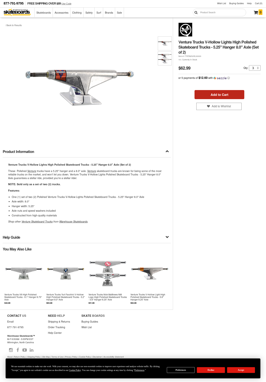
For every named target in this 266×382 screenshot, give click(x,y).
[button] (219, 78)
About (9, 356)
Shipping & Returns (59, 321)
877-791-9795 (14, 3)
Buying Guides (236, 3)
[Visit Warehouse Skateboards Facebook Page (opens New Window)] (17, 350)
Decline (211, 370)
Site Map (46, 356)
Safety (89, 12)
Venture (31, 171)
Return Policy (20, 356)
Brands (109, 12)
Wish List (221, 3)
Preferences (181, 370)
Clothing (77, 12)
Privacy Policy (71, 356)
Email (10, 321)
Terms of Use (57, 356)
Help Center (55, 333)
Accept (241, 370)
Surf (98, 12)
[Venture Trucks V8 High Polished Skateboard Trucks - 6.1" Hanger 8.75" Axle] (24, 280)
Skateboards (43, 12)
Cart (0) (258, 3)
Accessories (61, 12)
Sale (119, 12)
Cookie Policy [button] (75, 370)
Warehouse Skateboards (73, 221)
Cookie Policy (85, 356)
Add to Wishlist (221, 106)
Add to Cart (219, 94)
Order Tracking (56, 327)
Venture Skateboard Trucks (37, 221)
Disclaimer (97, 356)
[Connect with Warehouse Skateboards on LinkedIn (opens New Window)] (31, 350)
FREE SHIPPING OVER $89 (49, 3)
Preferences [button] (139, 370)
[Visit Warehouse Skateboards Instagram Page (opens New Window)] (11, 350)
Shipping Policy (34, 356)
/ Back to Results (13, 25)
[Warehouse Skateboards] (19, 12)
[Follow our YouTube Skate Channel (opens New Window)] (24, 350)
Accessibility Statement (114, 356)
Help (249, 3)
